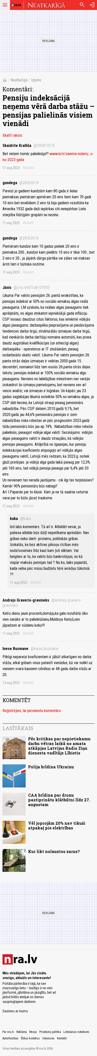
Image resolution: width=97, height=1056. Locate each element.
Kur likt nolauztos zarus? (54, 851)
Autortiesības (10, 1038)
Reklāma (21, 1032)
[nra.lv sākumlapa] (16, 4)
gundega (20, 182)
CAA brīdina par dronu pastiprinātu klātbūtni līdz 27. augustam (59, 799)
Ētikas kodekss (30, 1038)
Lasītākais (17, 728)
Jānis (25, 287)
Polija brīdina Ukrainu (51, 766)
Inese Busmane (30, 648)
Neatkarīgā (19, 80)
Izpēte (36, 80)
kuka (20, 518)
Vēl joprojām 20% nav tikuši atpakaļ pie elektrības (56, 825)
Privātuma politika (50, 1032)
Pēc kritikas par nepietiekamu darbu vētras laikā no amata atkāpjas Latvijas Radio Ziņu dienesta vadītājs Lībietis (59, 746)
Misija (33, 1032)
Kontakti (62, 1038)
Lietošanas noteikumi (76, 1032)
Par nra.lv (8, 1032)
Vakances (48, 1038)
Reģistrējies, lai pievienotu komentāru (31, 710)
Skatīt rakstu (12, 135)
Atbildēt (28, 168)
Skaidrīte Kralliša (28, 145)
